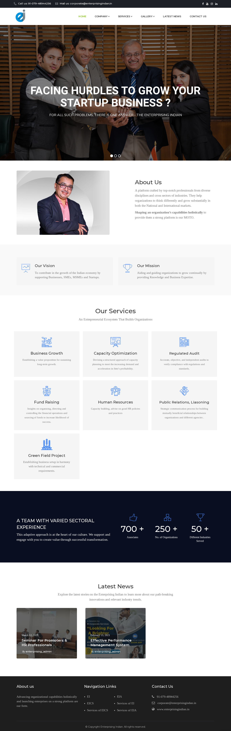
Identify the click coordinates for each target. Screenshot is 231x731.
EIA (119, 696)
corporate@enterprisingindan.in (91, 3)
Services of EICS (97, 710)
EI (88, 696)
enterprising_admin (39, 651)
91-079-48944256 (39, 3)
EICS (90, 703)
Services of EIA (126, 710)
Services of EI (125, 703)
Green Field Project (46, 455)
